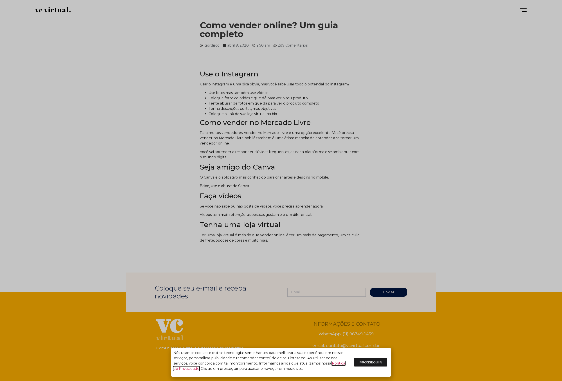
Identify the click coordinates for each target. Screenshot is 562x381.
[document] (281, 190)
